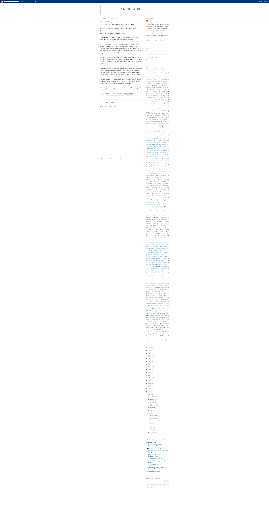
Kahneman (154, 196)
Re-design (148, 266)
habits (149, 171)
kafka (149, 196)
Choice (152, 106)
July (151, 410)
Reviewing (148, 273)
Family (159, 154)
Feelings (151, 156)
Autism (157, 83)
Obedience (148, 244)
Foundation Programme (158, 160)
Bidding (166, 87)
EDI (168, 140)
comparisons (162, 117)
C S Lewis (154, 95)
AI (151, 75)
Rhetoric (156, 273)
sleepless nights (165, 287)
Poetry (165, 256)
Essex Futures (118, 95)
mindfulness (164, 223)
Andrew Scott (135, 9)
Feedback (166, 154)
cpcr (167, 123)
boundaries (157, 93)
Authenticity (149, 83)
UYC (153, 327)
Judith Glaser (157, 193)
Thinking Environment (159, 307)
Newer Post (103, 155)
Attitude (148, 81)
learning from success (164, 204)
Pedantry (155, 250)
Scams (156, 279)
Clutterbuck (155, 110)
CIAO (147, 108)
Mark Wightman (157, 213)
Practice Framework (162, 258)
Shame (167, 283)
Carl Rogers (164, 97)
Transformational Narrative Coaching (160, 319)
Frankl (156, 163)
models (147, 225)
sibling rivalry (149, 287)
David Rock (158, 132)
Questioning (155, 264)
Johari (147, 191)
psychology (152, 262)
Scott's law (148, 281)
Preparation (155, 260)
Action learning (158, 71)
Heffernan (162, 173)
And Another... (153, 415)
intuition (161, 187)
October (152, 402)
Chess (147, 106)
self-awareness (156, 281)
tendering (160, 303)
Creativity (109, 95)
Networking (149, 238)
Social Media (163, 289)
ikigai (154, 179)
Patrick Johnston (160, 248)
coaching (165, 110)
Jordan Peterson (163, 191)
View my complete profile (155, 40)
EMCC (165, 142)
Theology (150, 305)
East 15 (125, 79)
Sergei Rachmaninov (151, 283)
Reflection (158, 267)
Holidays (165, 175)
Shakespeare (161, 283)
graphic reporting (157, 167)
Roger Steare (164, 275)
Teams (151, 301)
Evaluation (156, 150)
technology (164, 301)
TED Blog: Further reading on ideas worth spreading (157, 468)
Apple (152, 77)
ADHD (166, 71)
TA (152, 299)
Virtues (155, 330)
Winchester (166, 338)
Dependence (156, 134)
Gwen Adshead (165, 169)
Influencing (166, 183)
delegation (148, 134)
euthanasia (148, 150)
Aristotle (165, 77)
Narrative (149, 236)
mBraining (150, 215)
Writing (161, 340)
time (149, 313)
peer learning (163, 250)
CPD (147, 126)
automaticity (164, 83)
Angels (147, 77)
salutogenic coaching (164, 277)
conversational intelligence (158, 123)
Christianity (158, 106)
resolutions (157, 271)
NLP (149, 242)
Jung (163, 193)
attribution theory (156, 81)
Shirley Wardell (163, 285)
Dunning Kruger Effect (151, 140)
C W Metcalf (163, 95)
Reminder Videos (151, 60)
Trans (159, 317)
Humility (148, 177)
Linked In (150, 207)
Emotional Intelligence (159, 144)
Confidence (164, 119)
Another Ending (154, 418)
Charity (165, 104)
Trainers (153, 317)
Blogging (151, 89)
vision (161, 329)
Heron (152, 175)
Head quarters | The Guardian (157, 449)
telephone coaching (151, 303)
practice (153, 258)
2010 (150, 394)
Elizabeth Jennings (152, 142)
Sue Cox (161, 297)
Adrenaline (148, 73)
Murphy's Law (149, 231)
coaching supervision (158, 113)
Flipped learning (157, 158)
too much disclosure (162, 315)
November (153, 399)
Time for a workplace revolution (156, 458)
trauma (156, 321)
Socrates (148, 291)
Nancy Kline (160, 233)
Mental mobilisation (150, 221)
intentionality (158, 185)
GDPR (157, 165)
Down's (147, 138)
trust (147, 323)
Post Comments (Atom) (114, 159)
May (151, 427)
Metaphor (155, 223)
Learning (160, 202)
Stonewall (165, 293)
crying (155, 128)
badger (165, 85)
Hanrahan (148, 173)
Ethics (163, 148)
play (161, 256)
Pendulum (148, 252)
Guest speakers (153, 424)
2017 (150, 375)
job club (156, 189)
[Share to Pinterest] (132, 94)
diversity (164, 136)
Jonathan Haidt (154, 191)
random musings (163, 264)
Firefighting (159, 156)
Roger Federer (155, 275)
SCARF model (164, 279)
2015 (150, 380)
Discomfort (156, 136)
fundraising (151, 165)
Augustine (165, 81)
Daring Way (149, 132)
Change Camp (149, 104)
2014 (150, 383)
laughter (165, 198)
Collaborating (157, 115)
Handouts (156, 171)
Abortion (158, 69)
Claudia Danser (154, 108)
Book (163, 91)
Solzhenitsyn (157, 291)
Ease (164, 140)
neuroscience (157, 240)
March (152, 432)
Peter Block (164, 254)
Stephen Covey (149, 293)
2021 (150, 364)
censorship (148, 102)
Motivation (148, 227)
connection (148, 121)
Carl (159, 97)
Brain (165, 93)
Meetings (164, 217)
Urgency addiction (158, 325)
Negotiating (161, 236)
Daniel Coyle (164, 130)
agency (165, 73)
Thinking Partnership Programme (159, 311)
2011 (150, 391)
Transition (150, 321)
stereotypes (158, 293)
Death (166, 132)
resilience (148, 271)
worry (155, 340)
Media (161, 215)
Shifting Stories (152, 285)
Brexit (147, 95)
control (148, 123)
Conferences (155, 119)
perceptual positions (156, 252)
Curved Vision (149, 130)
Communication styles (151, 117)
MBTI (156, 215)
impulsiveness (149, 183)
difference (165, 134)
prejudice (148, 260)
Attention (164, 79)
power (147, 258)
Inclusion (157, 183)
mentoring (159, 221)
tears (157, 301)
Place (157, 256)
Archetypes (158, 77)
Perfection (165, 252)
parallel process (150, 248)
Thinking (167, 305)
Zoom (167, 340)
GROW (151, 169)
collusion (165, 115)
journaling (148, 193)
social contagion (153, 289)
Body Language (162, 89)
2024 (150, 356)
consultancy (156, 121)
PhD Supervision (150, 256)
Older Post (140, 155)
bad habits (158, 85)
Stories (148, 295)
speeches (165, 291)
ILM (159, 179)
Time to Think (150, 315)
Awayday (148, 85)
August (152, 407)
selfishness (165, 281)
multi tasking (157, 227)
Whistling (165, 334)
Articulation (148, 79)
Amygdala (164, 75)
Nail (162, 231)
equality (165, 146)
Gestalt (148, 167)
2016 (150, 378)
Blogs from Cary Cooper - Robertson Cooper (156, 455)
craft (154, 126)
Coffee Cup (149, 115)
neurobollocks (162, 238)
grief (147, 169)
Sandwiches (150, 279)
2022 (150, 361)
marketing (166, 213)
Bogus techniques (151, 91)
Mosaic (154, 225)
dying (159, 140)
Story (153, 295)
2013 (150, 386)
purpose (147, 264)
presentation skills (164, 260)
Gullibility (157, 169)
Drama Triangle (155, 138)
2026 (150, 350)
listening (159, 207)
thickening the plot (159, 305)
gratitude (166, 167)
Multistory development (155, 229)
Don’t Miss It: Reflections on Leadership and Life (155, 445)
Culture (165, 128)
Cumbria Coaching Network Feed (156, 462)
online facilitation (158, 244)
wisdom (150, 340)
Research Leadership (155, 421)
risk (162, 273)
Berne (161, 87)
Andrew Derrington (154, 471)
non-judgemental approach (160, 242)
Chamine (157, 102)
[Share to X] (128, 94)
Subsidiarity (154, 297)
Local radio (157, 209)
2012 (150, 389)
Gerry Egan (164, 165)
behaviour (148, 87)
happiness (155, 173)
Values (160, 327)
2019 (150, 370)
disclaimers (148, 136)
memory (156, 219)
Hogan (158, 175)
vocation (167, 329)
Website (148, 48)
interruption (154, 187)
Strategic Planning (162, 295)
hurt (164, 177)
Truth (152, 323)
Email (160, 142)
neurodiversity (149, 240)
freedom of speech (164, 163)
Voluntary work (152, 331)
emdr (147, 144)
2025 (150, 353)
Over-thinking (164, 246)
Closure (147, 110)
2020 (150, 367)
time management (159, 313)
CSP (160, 128)
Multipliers (164, 227)
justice (167, 193)
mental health (164, 219)
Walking (148, 334)
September (153, 405)
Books (148, 93)
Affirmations (157, 73)
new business (166, 240)
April (151, 430)
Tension (167, 303)
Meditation (156, 217)
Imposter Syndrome (161, 181)
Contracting (164, 121)
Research (163, 269)
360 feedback (149, 69)
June (151, 413)
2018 (150, 372)
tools (147, 317)
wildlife (154, 336)
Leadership (129, 95)
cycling (157, 130)
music (156, 231)
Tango (156, 299)
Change (164, 102)
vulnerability (163, 332)
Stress (147, 297)
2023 (150, 359)
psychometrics (163, 262)
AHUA (147, 75)
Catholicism (148, 100)
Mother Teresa (163, 225)
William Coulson (158, 338)
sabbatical (155, 277)
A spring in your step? (153, 464)
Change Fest (159, 104)
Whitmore (148, 336)
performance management (152, 254)
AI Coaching (157, 75)
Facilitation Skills (160, 152)
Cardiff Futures (150, 98)
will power (149, 338)
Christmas (164, 106)
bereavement (155, 87)
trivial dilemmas (163, 321)
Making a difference (156, 211)
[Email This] (124, 94)
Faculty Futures (150, 154)
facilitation (148, 152)
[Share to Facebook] (130, 94)
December (153, 397)
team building (165, 299)
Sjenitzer (156, 287)
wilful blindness (163, 336)
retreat (165, 271)
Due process (164, 138)
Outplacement (155, 246)
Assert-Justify (157, 79)
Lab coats (156, 198)
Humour (157, 177)
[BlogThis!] (126, 94)
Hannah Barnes (163, 171)
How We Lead (152, 442)
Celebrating (164, 100)
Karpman (161, 196)
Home (121, 155)
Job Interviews (163, 189)
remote (155, 268)
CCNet (156, 100)
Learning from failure (151, 204)
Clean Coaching (163, 108)
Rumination (148, 277)
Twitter (148, 51)
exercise (165, 150)
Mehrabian (148, 219)
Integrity (151, 185)
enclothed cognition (156, 146)
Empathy (148, 146)
